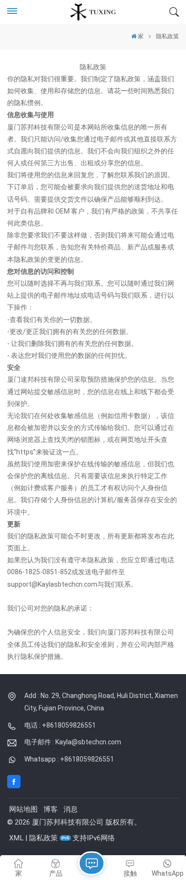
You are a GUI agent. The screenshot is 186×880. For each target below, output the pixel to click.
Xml (16, 838)
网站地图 (23, 809)
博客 (50, 809)
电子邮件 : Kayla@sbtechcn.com (72, 742)
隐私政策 (43, 838)
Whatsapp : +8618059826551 (69, 759)
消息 (70, 809)
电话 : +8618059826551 (60, 725)
